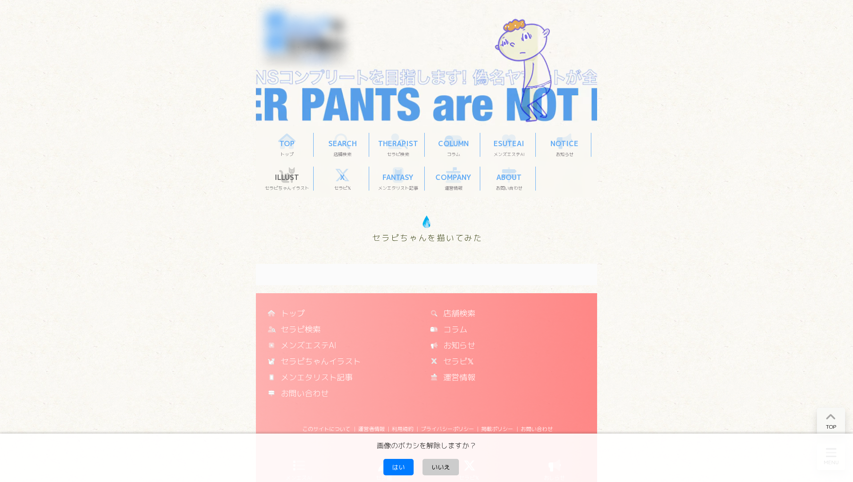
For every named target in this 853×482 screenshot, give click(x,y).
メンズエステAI (307, 345)
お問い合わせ (304, 393)
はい (398, 467)
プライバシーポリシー (447, 429)
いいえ (440, 467)
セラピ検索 (300, 329)
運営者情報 (371, 429)
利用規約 (402, 429)
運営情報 (458, 377)
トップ (292, 313)
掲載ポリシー (497, 429)
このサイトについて (327, 429)
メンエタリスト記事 (316, 377)
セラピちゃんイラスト (320, 361)
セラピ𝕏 (457, 361)
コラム (454, 329)
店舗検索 (458, 313)
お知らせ (458, 345)
